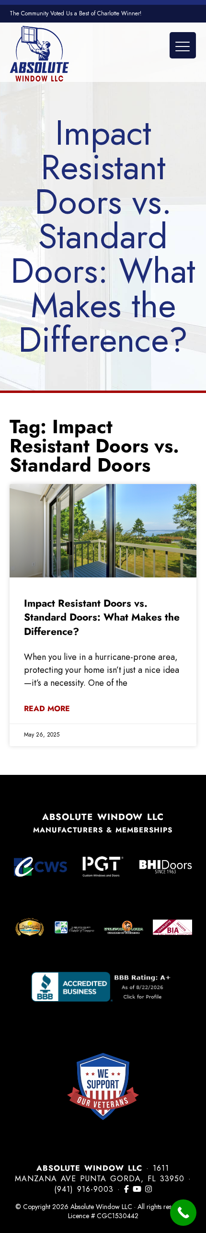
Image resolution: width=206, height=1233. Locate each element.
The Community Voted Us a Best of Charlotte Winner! (75, 13)
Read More (47, 708)
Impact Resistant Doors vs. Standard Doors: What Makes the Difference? (102, 617)
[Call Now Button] (183, 1212)
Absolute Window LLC (39, 53)
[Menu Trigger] (183, 45)
